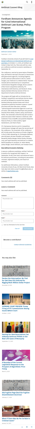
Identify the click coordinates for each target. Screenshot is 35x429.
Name (3, 211)
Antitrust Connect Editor (8, 52)
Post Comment (28, 228)
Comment (4, 195)
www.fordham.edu (12, 171)
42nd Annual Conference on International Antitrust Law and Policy (17, 61)
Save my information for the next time (14, 225)
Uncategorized (6, 14)
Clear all (17, 228)
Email (3, 218)
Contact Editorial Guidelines (23, 244)
